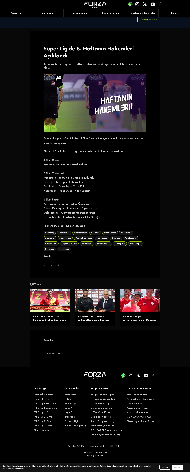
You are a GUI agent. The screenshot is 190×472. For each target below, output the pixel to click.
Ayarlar (165, 467)
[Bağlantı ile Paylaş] (58, 265)
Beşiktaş (95, 232)
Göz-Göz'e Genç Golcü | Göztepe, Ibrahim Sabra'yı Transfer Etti (48, 318)
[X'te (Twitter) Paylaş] (51, 265)
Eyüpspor (49, 249)
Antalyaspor (131, 238)
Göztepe (116, 238)
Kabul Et (177, 467)
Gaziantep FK (103, 243)
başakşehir (126, 232)
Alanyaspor (87, 243)
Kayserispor (51, 243)
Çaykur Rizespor (69, 243)
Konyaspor (102, 238)
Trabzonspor (110, 232)
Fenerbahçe (64, 232)
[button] (130, 19)
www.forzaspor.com (93, 446)
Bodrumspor (135, 243)
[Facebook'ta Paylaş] (45, 265)
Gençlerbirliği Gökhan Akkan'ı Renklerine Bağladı (93, 318)
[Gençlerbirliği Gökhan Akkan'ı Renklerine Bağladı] (95, 300)
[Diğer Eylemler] (144, 40)
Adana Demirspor (84, 238)
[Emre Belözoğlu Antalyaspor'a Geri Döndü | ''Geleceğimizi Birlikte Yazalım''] (140, 300)
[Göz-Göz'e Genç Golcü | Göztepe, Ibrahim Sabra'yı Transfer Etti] (50, 300)
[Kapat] (186, 467)
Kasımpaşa (120, 243)
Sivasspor (50, 238)
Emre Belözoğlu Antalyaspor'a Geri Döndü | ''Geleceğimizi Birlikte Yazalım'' (139, 318)
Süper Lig (49, 232)
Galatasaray (80, 232)
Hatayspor (64, 249)
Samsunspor (65, 238)
